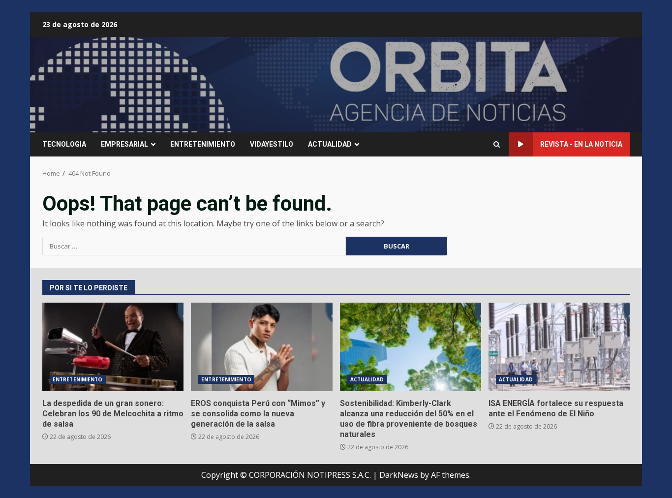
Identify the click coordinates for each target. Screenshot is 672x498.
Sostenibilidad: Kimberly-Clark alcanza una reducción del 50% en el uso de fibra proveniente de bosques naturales (410, 347)
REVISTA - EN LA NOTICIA (581, 144)
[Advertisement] (456, 83)
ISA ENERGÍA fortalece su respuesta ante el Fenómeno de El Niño (559, 347)
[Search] (496, 144)
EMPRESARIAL (124, 144)
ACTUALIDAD (330, 144)
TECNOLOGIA (64, 144)
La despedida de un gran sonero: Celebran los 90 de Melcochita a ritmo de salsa (112, 347)
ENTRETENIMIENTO (202, 144)
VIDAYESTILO (271, 144)
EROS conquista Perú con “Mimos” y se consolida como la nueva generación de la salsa (261, 347)
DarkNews (398, 474)
